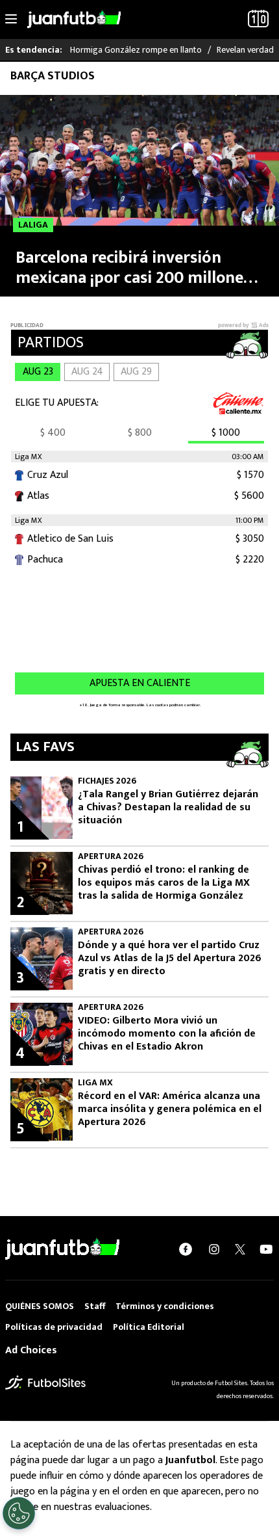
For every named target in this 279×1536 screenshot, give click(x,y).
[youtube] (266, 1249)
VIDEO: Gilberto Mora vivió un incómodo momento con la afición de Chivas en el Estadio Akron (167, 1033)
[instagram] (214, 1249)
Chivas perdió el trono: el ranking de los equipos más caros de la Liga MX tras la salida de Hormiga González (164, 883)
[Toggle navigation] (11, 19)
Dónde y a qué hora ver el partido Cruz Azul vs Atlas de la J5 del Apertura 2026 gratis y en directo (169, 958)
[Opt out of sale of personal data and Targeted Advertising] (19, 1513)
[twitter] (240, 1249)
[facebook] (185, 1249)
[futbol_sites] (45, 1382)
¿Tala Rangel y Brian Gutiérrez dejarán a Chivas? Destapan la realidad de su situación (168, 807)
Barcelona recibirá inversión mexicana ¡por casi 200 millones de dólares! (133, 268)
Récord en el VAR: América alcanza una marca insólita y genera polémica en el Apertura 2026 (169, 1109)
